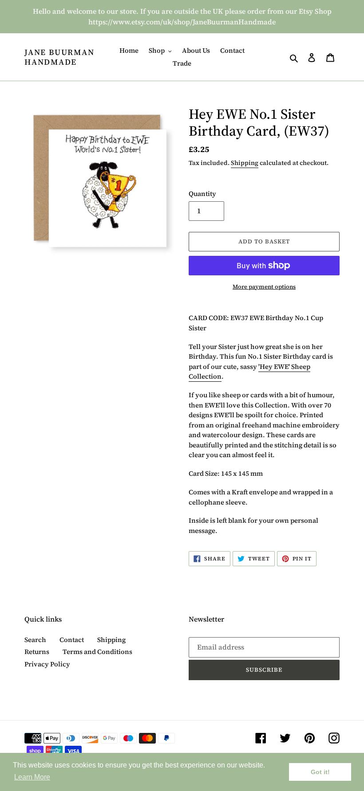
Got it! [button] (320, 771)
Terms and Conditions (97, 651)
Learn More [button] (32, 777)
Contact (71, 639)
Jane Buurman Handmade (59, 57)
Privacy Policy (47, 664)
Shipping (244, 162)
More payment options (264, 286)
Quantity (202, 193)
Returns (36, 651)
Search (35, 639)
